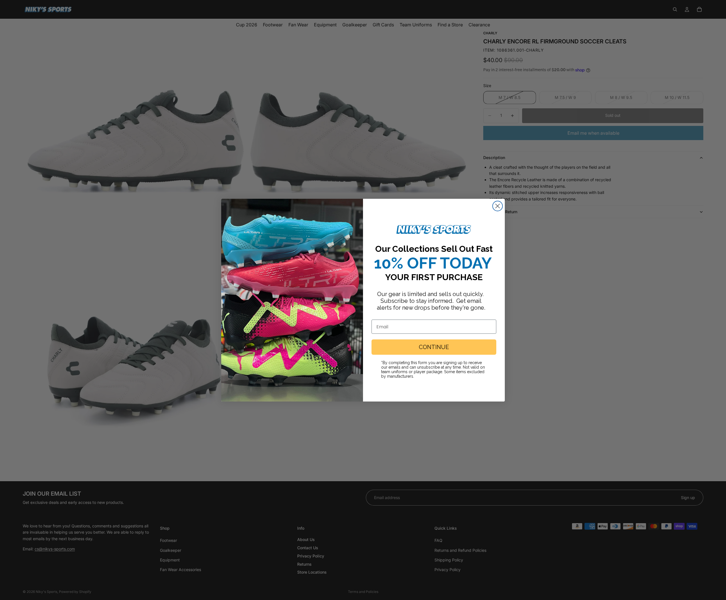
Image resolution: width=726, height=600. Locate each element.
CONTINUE (434, 347)
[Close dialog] (498, 206)
